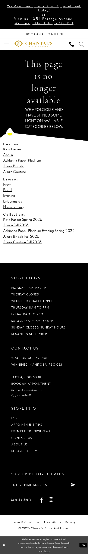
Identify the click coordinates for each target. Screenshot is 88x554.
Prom (7, 184)
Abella (8, 154)
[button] (7, 43)
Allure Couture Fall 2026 (22, 242)
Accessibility (52, 522)
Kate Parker (12, 149)
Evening (9, 195)
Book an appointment (31, 383)
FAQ (14, 418)
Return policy (24, 451)
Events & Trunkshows (30, 431)
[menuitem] (7, 43)
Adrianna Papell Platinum (22, 160)
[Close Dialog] (4, 545)
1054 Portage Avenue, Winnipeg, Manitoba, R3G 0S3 (44, 21)
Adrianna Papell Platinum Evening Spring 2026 (39, 230)
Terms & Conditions (25, 522)
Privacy (70, 522)
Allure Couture (14, 171)
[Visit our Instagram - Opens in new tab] (51, 499)
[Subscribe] (73, 485)
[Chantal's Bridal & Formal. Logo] (33, 43)
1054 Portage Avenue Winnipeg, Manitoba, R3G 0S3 (36, 361)
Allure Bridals (13, 166)
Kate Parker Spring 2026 (22, 219)
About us (19, 444)
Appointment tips (26, 424)
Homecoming (13, 206)
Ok (83, 545)
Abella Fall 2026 (16, 225)
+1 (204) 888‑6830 (26, 377)
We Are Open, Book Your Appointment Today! (44, 8)
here (46, 550)
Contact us (21, 438)
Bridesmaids (12, 201)
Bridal (7, 190)
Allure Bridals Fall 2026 (21, 236)
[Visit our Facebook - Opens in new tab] (41, 499)
